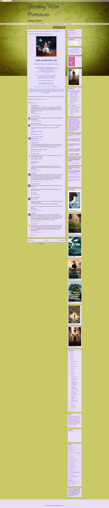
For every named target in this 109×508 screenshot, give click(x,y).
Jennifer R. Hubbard (35, 136)
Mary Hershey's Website (73, 50)
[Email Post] (45, 99)
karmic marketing (72, 460)
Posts (71, 42)
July (72, 370)
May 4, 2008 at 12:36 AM (36, 221)
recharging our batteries (73, 472)
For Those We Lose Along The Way (56, 23)
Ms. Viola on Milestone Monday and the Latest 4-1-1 (74, 388)
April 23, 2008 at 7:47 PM (36, 113)
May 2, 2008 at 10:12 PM (36, 181)
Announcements (74, 376)
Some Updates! (73, 106)
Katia (32, 172)
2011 (71, 354)
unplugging (71, 480)
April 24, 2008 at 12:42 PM (36, 134)
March (72, 404)
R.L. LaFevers (34, 116)
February (73, 406)
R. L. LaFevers (73, 105)
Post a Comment (33, 234)
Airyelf (54, 505)
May (72, 373)
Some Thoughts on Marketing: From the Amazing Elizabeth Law (75, 171)
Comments (72, 44)
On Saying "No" (74, 395)
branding (70, 449)
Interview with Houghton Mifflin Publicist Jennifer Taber (75, 177)
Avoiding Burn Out (74, 391)
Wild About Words (35, 123)
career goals (71, 451)
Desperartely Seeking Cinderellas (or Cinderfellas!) (74, 383)
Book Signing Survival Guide (74, 393)
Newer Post (31, 240)
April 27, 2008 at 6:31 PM (36, 159)
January (72, 407)
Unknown (33, 223)
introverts (70, 458)
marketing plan (71, 462)
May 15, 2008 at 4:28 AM (36, 232)
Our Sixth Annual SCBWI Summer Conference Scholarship (74, 93)
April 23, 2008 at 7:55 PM (36, 120)
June (72, 371)
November (73, 363)
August (72, 368)
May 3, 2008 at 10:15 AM (36, 210)
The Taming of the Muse (75, 91)
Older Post (61, 240)
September (73, 366)
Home (30, 23)
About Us (68, 23)
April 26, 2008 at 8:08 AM (36, 151)
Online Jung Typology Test (74, 163)
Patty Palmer (33, 153)
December (73, 361)
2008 (71, 359)
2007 (71, 409)
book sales (71, 447)
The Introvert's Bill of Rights (40, 23)
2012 (71, 352)
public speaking (72, 466)
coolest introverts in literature (74, 453)
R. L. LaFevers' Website (73, 48)
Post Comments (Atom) (49, 243)
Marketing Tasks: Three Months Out (74, 401)
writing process (71, 484)
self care (70, 474)
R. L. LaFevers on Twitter (74, 52)
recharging (71, 470)
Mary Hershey (35, 99)
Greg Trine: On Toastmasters (74, 379)
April (72, 375)
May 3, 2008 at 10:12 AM (36, 194)
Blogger (62, 505)
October (72, 364)
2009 (71, 358)
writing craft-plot (72, 482)
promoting (71, 464)
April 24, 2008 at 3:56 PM (36, 140)
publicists (70, 468)
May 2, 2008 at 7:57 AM (35, 170)
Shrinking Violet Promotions (43, 11)
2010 (71, 356)
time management (72, 476)
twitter (70, 478)
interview (70, 456)
